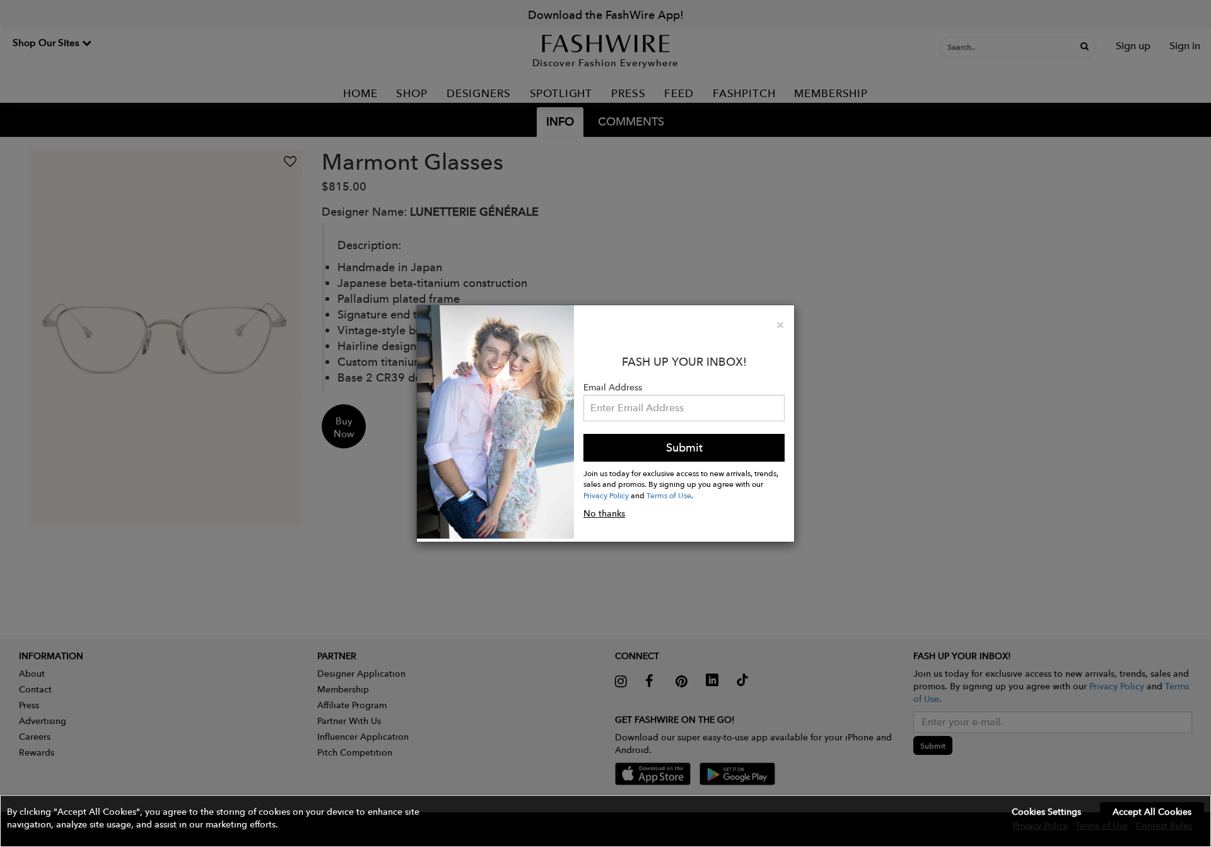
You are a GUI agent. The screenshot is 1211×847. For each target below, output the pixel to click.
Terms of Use (668, 495)
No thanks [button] (604, 513)
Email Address (612, 387)
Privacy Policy (606, 495)
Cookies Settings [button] (1046, 811)
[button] (605, 821)
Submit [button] (684, 447)
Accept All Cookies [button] (1152, 811)
